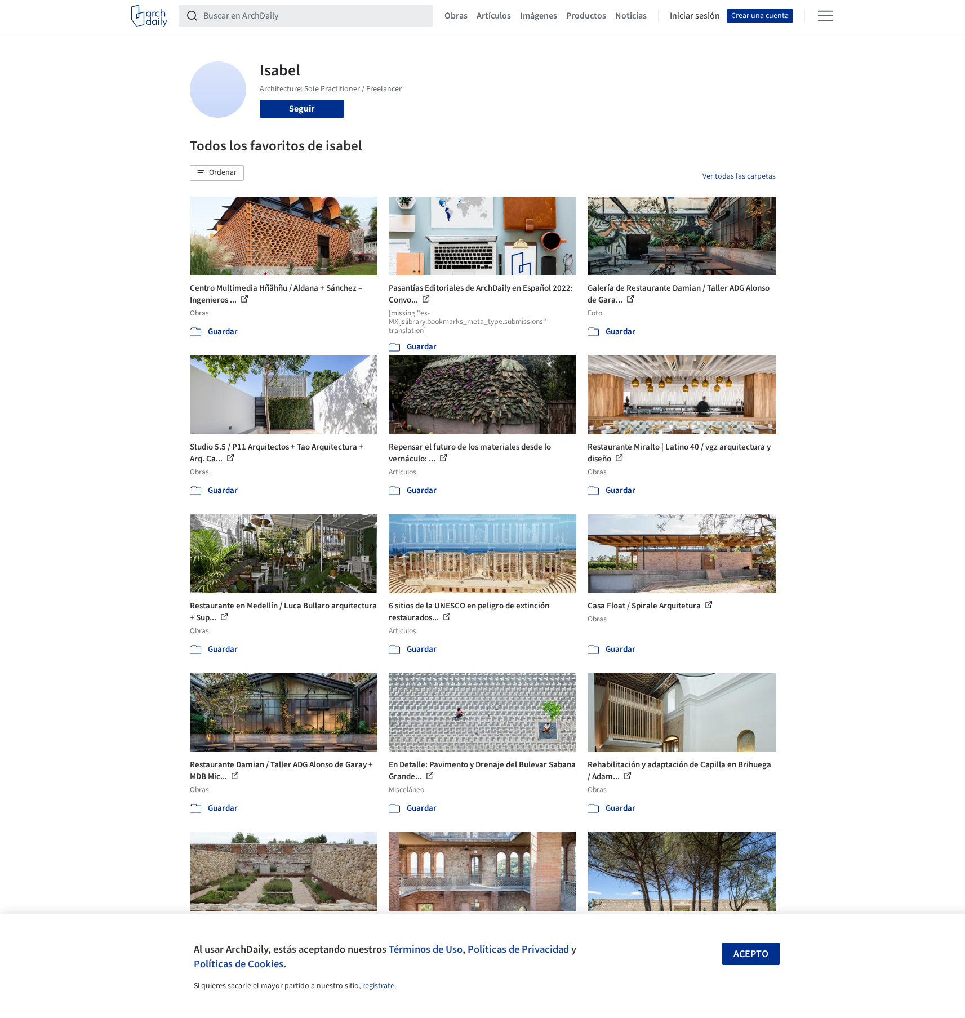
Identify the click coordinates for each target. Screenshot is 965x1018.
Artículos (494, 16)
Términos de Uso (426, 949)
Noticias (631, 16)
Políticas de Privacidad (518, 949)
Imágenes (538, 16)
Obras (456, 16)
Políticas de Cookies (238, 964)
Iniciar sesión (695, 16)
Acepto (750, 954)
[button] (217, 173)
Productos (586, 16)
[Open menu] (825, 16)
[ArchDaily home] (149, 16)
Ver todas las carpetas (739, 176)
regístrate (378, 986)
